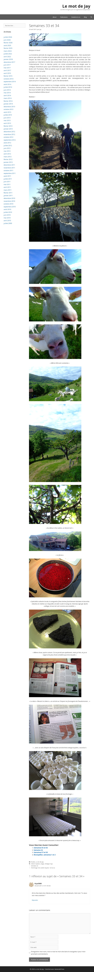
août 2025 (7, 45)
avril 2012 (7, 154)
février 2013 (8, 126)
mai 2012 (7, 151)
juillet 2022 (8, 54)
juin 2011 (7, 182)
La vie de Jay (40, 862)
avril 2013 (7, 123)
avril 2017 (7, 70)
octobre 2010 (8, 204)
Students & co (75, 17)
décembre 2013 (9, 107)
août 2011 (7, 176)
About (54, 17)
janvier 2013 (8, 129)
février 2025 (8, 48)
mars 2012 (7, 157)
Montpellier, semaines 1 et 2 (45, 855)
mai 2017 (7, 68)
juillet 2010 (8, 212)
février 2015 (8, 76)
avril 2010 (7, 220)
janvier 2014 (8, 104)
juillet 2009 (8, 223)
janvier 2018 (8, 59)
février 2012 (8, 159)
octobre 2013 (8, 109)
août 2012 (7, 143)
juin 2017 (7, 65)
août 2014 (7, 84)
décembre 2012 (9, 131)
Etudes (33, 862)
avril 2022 (7, 56)
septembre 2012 (10, 140)
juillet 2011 (8, 179)
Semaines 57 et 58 (41, 852)
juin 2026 (7, 40)
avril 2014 (7, 95)
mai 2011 (7, 184)
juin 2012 (7, 148)
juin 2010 (7, 215)
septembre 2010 (10, 207)
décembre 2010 (9, 198)
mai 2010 (7, 218)
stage (42, 864)
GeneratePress (59, 969)
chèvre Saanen (35, 864)
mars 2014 (7, 98)
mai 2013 (7, 120)
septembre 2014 (10, 81)
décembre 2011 (9, 165)
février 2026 (8, 43)
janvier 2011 (8, 195)
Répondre (35, 900)
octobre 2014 (8, 79)
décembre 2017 (9, 62)
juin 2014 (7, 90)
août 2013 (7, 112)
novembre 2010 (9, 201)
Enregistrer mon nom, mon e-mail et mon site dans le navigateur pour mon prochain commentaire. (58, 952)
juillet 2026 (8, 37)
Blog (85, 17)
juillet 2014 (8, 87)
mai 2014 (7, 93)
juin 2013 (7, 118)
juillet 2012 (8, 145)
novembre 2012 (9, 134)
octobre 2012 (8, 137)
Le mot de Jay (76, 6)
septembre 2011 (10, 173)
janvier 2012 (8, 162)
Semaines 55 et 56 (41, 848)
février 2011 (8, 193)
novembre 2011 (9, 168)
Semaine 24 (38, 850)
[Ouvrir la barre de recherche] (91, 17)
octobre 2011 (8, 170)
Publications (64, 17)
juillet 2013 (8, 115)
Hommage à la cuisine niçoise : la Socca (43, 868)
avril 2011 (7, 187)
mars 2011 (7, 190)
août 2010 (7, 209)
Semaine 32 (34, 866)
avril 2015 (7, 73)
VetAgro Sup (49, 864)
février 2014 (8, 101)
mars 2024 (7, 51)
